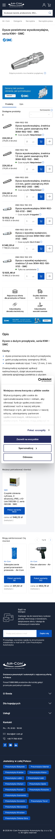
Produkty (9, 104)
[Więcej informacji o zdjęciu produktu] (45, 73)
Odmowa (27, 457)
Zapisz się (44, 633)
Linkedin (16, 745)
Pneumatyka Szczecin (15, 801)
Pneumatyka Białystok (15, 766)
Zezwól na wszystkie (27, 439)
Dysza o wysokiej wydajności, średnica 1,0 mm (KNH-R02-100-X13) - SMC (32, 263)
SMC (6, 490)
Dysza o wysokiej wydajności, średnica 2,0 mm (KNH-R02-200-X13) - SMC (33, 236)
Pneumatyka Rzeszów (39, 789)
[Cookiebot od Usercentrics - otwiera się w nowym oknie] (38, 380)
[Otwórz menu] (4, 5)
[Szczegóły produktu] (49, 141)
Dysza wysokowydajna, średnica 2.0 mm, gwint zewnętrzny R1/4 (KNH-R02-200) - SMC (32, 183)
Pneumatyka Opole (37, 784)
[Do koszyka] (41, 141)
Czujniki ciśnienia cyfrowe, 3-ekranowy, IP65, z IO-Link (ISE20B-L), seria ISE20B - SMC (14, 498)
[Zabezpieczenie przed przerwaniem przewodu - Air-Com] (14, 553)
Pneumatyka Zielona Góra (16, 818)
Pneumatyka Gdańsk (40, 766)
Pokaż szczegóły (37, 430)
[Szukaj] (50, 13)
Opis (21, 104)
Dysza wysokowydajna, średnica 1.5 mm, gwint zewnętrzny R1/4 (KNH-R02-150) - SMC (32, 156)
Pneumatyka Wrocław (15, 812)
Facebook (5, 745)
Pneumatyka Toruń (39, 801)
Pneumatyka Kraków (14, 772)
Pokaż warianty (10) (41, 579)
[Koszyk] (50, 5)
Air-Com (7, 561)
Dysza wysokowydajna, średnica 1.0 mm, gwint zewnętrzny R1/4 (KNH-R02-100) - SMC (32, 128)
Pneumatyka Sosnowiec (15, 795)
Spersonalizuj (25, 448)
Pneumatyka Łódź (36, 778)
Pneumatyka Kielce (38, 772)
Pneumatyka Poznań (14, 789)
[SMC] (7, 42)
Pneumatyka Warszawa (15, 807)
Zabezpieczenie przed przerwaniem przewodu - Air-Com (14, 567)
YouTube (10, 745)
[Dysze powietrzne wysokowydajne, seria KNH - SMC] (27, 61)
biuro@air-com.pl (14, 734)
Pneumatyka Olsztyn (14, 784)
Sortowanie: (45, 110)
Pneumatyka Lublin (13, 778)
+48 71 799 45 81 (14, 739)
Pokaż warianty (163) (14, 511)
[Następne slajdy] (50, 540)
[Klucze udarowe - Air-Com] (40, 553)
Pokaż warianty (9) (14, 579)
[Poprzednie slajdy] (37, 540)
